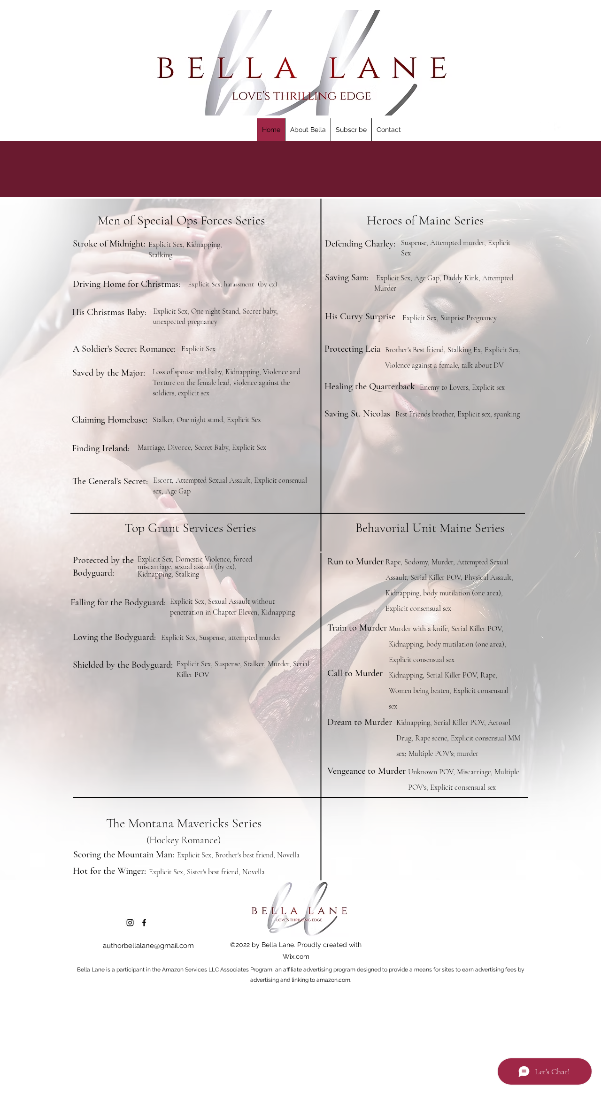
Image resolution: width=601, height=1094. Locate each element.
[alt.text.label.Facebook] (558, 127)
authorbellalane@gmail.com (148, 945)
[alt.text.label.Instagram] (544, 127)
